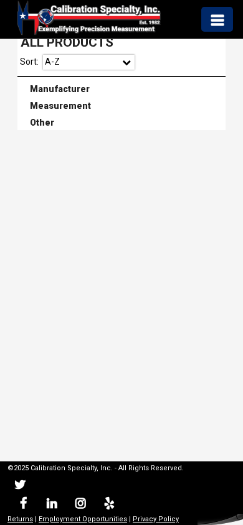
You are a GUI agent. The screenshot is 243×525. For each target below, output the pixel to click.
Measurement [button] (55, 104)
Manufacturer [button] (55, 87)
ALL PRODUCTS (67, 42)
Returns (20, 519)
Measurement (122, 105)
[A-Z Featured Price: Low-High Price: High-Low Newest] (89, 62)
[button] (216, 19)
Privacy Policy (156, 519)
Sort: (29, 62)
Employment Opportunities (83, 519)
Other (122, 123)
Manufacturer (122, 88)
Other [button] (37, 122)
